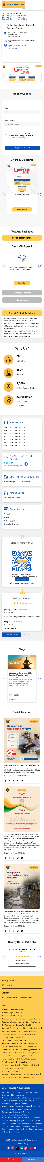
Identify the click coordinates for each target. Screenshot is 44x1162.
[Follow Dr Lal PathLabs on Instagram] (26, 1148)
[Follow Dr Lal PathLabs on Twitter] (17, 1148)
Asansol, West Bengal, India (13, 466)
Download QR (22, 579)
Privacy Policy (20, 138)
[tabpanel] (22, 74)
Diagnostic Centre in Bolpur (20, 1106)
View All (26, 635)
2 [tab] (25, 80)
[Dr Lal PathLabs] (13, 5)
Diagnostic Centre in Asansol (12, 1092)
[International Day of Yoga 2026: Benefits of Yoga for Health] (22, 662)
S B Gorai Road (7, 985)
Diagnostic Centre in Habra (17, 1129)
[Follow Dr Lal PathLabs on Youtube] (31, 1148)
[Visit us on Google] (13, 1148)
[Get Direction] (26, 465)
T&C (10, 138)
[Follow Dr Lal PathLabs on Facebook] (9, 1148)
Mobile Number (10, 120)
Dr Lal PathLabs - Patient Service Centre (22, 950)
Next (40, 194)
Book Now (22, 283)
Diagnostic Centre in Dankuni (18, 1118)
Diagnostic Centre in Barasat (20, 1098)
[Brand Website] (36, 1148)
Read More (14, 699)
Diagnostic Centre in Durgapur (21, 1123)
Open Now (12, 48)
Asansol (27, 482)
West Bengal (10, 482)
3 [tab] (28, 80)
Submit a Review (11, 635)
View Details (22, 209)
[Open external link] (22, 1155)
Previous (4, 194)
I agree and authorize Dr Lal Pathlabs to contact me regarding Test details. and (23, 136)
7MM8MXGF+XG (9, 463)
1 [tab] (23, 80)
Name (6, 108)
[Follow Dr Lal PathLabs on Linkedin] (22, 1148)
